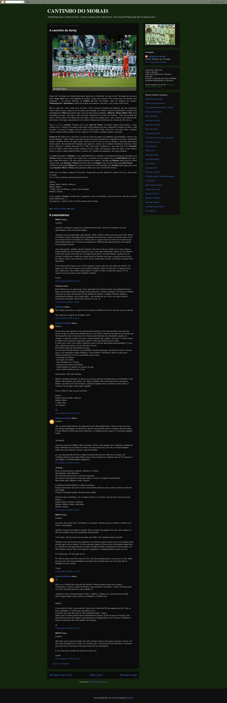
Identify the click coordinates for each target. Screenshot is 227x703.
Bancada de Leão (152, 125)
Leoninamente (151, 168)
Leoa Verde (150, 163)
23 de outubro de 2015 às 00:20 (67, 281)
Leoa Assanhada (152, 159)
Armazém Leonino (153, 120)
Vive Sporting (150, 211)
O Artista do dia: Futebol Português (159, 176)
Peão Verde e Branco (154, 185)
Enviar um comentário (61, 664)
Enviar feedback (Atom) (98, 682)
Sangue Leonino (152, 193)
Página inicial (96, 675)
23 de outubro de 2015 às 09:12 (67, 318)
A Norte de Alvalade (153, 112)
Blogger (130, 698)
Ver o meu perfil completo (156, 62)
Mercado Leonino (152, 172)
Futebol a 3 (150, 150)
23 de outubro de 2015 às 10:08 (67, 413)
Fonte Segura (151, 146)
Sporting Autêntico (152, 198)
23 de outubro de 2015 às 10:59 (67, 571)
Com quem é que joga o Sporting (159, 138)
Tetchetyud (59, 307)
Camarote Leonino (153, 133)
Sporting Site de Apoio (154, 206)
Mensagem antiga (128, 675)
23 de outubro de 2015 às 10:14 (67, 463)
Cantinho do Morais (63, 323)
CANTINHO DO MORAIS (77, 11)
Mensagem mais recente (60, 675)
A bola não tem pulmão (154, 103)
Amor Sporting (151, 116)
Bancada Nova (151, 129)
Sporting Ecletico (152, 202)
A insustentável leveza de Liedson (159, 107)
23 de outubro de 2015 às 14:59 (67, 659)
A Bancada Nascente (154, 99)
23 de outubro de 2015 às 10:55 (67, 510)
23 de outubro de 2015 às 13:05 (67, 628)
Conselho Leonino (152, 142)
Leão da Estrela (151, 155)
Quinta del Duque (152, 189)
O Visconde (150, 181)
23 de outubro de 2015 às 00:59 (67, 302)
